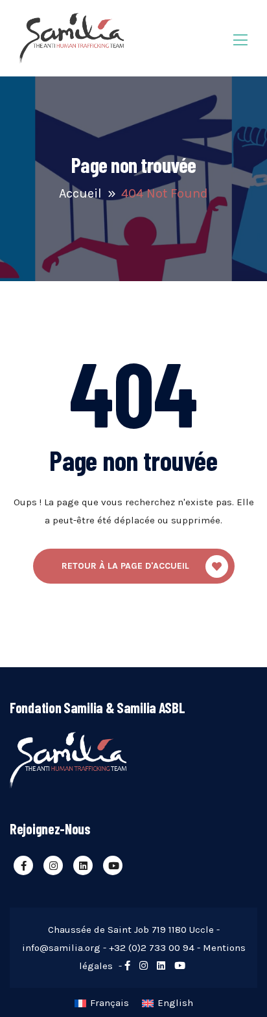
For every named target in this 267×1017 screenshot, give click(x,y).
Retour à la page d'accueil (125, 565)
